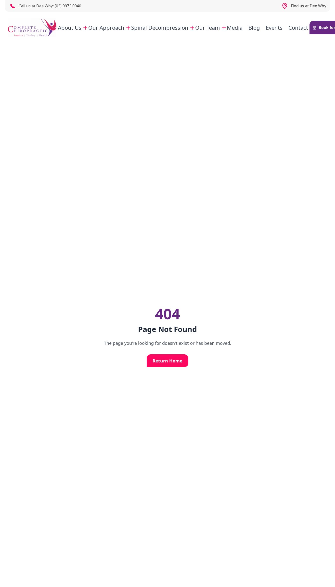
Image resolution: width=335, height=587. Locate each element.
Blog (254, 27)
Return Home (167, 361)
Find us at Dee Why (308, 6)
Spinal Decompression (159, 27)
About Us (69, 27)
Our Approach (106, 27)
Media (235, 27)
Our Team (207, 27)
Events (274, 27)
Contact (298, 27)
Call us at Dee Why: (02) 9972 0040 (50, 6)
